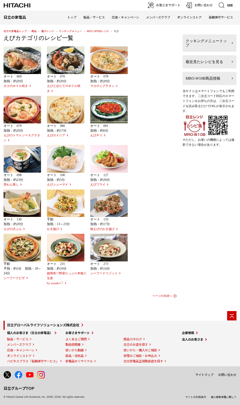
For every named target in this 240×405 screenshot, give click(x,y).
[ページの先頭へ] (231, 315)
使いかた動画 (74, 350)
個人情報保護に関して (223, 397)
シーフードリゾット (104, 273)
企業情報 (188, 333)
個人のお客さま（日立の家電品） (30, 333)
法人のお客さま (192, 339)
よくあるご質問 (76, 339)
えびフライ (97, 184)
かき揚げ (53, 229)
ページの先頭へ (162, 295)
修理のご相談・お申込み (140, 356)
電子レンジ (47, 31)
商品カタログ (133, 339)
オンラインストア (189, 17)
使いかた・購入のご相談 (140, 350)
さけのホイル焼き (16, 86)
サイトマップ (204, 375)
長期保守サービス (221, 17)
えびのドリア (56, 135)
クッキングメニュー (70, 31)
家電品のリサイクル (79, 361)
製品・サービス (17, 339)
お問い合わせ (227, 375)
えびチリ (96, 135)
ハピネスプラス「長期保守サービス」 (33, 361)
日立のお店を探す (136, 344)
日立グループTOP (19, 388)
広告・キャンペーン (20, 350)
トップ (71, 17)
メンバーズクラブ (158, 17)
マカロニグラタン (102, 86)
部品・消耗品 (74, 356)
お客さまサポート (77, 333)
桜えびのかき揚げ (102, 229)
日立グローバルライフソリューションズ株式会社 (43, 325)
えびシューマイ (57, 184)
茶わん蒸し (11, 184)
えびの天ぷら (13, 229)
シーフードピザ (14, 278)
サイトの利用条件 (195, 397)
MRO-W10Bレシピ (98, 31)
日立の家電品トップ (15, 31)
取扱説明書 (73, 344)
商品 (34, 31)
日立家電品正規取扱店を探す (143, 361)
